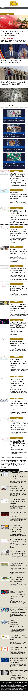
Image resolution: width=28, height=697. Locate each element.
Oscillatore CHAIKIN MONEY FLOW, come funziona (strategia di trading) (18, 444)
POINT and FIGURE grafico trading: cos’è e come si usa (18, 288)
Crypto (14, 147)
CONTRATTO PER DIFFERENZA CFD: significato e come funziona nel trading (16, 528)
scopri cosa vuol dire (13, 695)
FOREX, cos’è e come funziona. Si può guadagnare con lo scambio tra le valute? (17, 623)
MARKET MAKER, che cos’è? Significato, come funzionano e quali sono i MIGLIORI (18, 475)
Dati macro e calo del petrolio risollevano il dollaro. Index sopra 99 (13, 105)
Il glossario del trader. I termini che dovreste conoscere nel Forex (17, 673)
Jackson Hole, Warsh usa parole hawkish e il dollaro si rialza (11, 61)
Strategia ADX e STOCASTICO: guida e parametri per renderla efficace (18, 362)
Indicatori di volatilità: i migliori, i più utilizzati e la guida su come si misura (18, 307)
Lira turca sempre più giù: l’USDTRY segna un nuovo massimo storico (12, 33)
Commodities (14, 132)
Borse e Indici (14, 118)
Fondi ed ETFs (14, 162)
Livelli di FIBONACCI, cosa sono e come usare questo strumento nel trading (18, 404)
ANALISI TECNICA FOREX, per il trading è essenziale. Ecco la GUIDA (18, 660)
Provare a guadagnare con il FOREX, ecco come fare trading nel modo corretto (18, 610)
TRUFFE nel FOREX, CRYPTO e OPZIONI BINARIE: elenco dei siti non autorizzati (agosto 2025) (17, 594)
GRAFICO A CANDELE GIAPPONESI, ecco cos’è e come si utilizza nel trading (18, 326)
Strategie (16, 171)
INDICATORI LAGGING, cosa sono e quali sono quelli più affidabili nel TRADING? (18, 233)
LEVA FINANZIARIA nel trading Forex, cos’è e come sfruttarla (18, 637)
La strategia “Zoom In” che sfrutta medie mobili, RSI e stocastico (18, 271)
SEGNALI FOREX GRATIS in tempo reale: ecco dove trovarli (18, 541)
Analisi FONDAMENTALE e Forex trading (18, 648)
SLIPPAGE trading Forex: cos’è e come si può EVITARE (18, 343)
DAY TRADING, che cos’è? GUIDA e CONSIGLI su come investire (18, 514)
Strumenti (16, 190)
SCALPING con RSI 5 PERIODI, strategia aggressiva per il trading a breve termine (19, 177)
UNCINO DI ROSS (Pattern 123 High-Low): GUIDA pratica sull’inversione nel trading (17, 383)
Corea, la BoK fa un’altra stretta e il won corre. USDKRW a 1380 (13, 83)
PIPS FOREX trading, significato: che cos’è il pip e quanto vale (18, 565)
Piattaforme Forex (16, 247)
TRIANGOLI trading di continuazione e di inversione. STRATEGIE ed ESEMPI (18, 214)
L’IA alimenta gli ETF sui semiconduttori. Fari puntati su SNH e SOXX (14, 165)
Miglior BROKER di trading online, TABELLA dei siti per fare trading (18, 488)
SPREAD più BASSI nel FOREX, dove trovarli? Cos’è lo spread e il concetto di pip (17, 580)
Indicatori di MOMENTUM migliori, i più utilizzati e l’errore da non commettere (19, 424)
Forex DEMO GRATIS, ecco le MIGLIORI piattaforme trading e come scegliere (18, 553)
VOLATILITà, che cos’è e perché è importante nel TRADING (17, 501)
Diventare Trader (16, 320)
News (7, 14)
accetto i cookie (22, 695)
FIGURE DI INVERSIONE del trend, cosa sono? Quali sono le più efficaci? (19, 195)
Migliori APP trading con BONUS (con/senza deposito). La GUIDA (18, 251)
